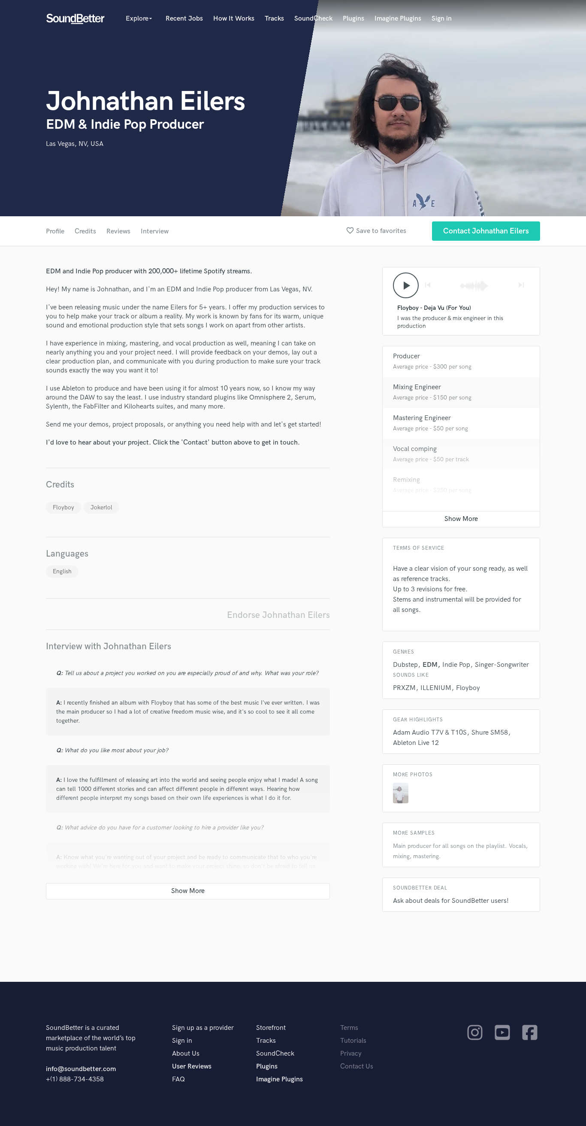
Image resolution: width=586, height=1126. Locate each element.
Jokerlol (101, 507)
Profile (55, 231)
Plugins (353, 19)
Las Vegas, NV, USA (74, 144)
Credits (85, 231)
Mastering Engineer (422, 418)
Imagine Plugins (398, 19)
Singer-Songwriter (502, 665)
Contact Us (356, 1066)
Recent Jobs (184, 19)
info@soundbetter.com (81, 1069)
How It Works (233, 19)
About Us (185, 1054)
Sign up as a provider (203, 1028)
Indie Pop (456, 665)
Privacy (351, 1054)
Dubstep (405, 665)
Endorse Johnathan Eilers (278, 615)
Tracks (274, 19)
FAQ (178, 1079)
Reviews (118, 231)
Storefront (271, 1028)
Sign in (442, 19)
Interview (155, 231)
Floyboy (63, 507)
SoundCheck (313, 19)
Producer (406, 356)
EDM (430, 665)
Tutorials (353, 1041)
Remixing (406, 480)
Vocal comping (415, 449)
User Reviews (191, 1066)
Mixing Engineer (417, 387)
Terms (349, 1028)
